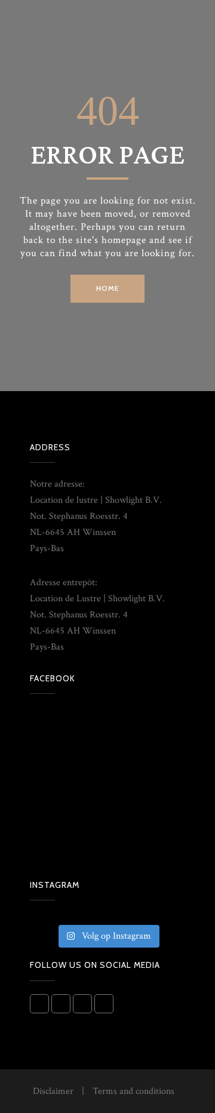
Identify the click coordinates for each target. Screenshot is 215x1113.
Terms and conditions (133, 1091)
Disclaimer (53, 1091)
